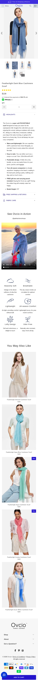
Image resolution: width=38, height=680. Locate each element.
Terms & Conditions (19, 657)
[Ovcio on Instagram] (22, 651)
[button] (6, 90)
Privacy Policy (30, 657)
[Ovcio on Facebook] (15, 651)
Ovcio (9, 657)
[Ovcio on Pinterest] (18, 651)
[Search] (31, 6)
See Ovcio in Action (19, 213)
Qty (3, 103)
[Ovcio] (19, 6)
